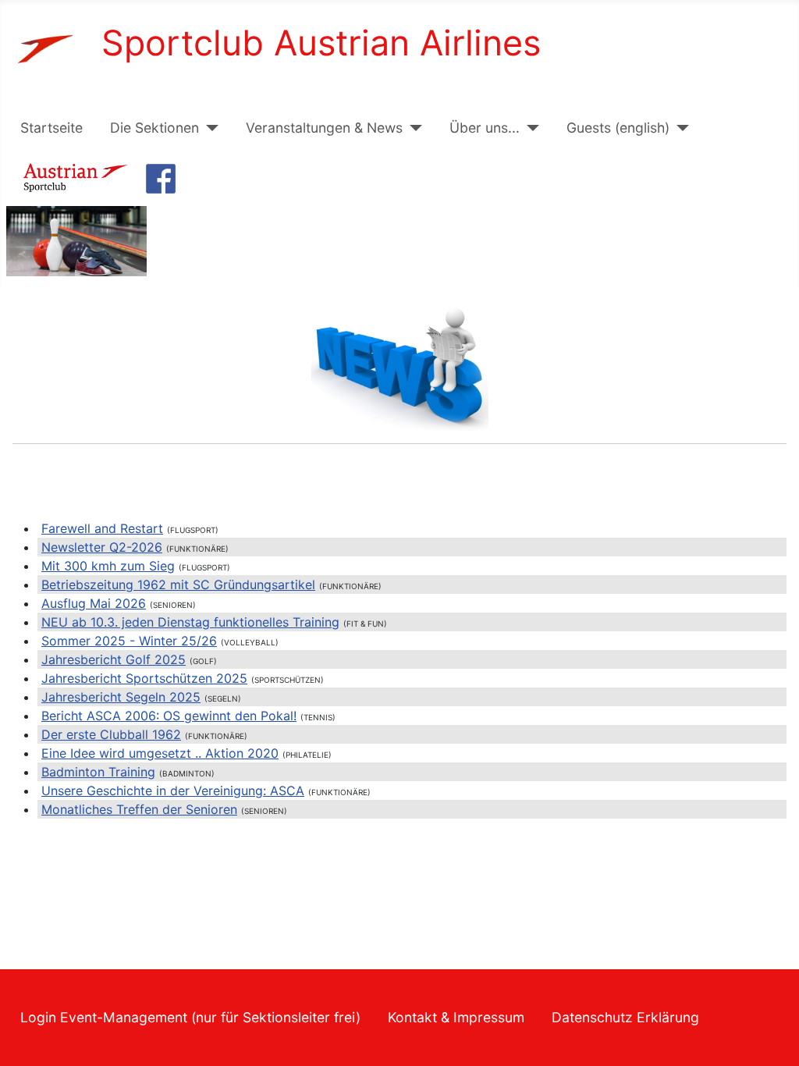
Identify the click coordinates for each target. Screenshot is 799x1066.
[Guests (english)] (679, 128)
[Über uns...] (529, 128)
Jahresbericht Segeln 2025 (121, 697)
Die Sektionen (154, 127)
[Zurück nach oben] (772, 1037)
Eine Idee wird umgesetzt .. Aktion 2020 (160, 753)
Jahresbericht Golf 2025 (113, 659)
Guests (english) (617, 127)
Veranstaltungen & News (324, 127)
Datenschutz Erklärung (625, 1017)
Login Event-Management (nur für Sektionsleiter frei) (190, 1017)
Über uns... (484, 127)
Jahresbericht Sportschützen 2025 (144, 678)
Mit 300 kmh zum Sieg (108, 566)
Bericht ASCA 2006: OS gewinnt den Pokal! (169, 715)
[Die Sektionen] (208, 128)
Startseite (51, 127)
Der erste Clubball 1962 (111, 734)
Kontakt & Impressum (456, 1017)
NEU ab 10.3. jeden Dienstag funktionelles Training (190, 622)
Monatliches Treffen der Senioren (139, 809)
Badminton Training (98, 772)
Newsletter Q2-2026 (101, 547)
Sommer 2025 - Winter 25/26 (129, 640)
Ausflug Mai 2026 (93, 603)
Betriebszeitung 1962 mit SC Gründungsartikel (178, 584)
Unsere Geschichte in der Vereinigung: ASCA (172, 790)
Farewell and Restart (102, 528)
